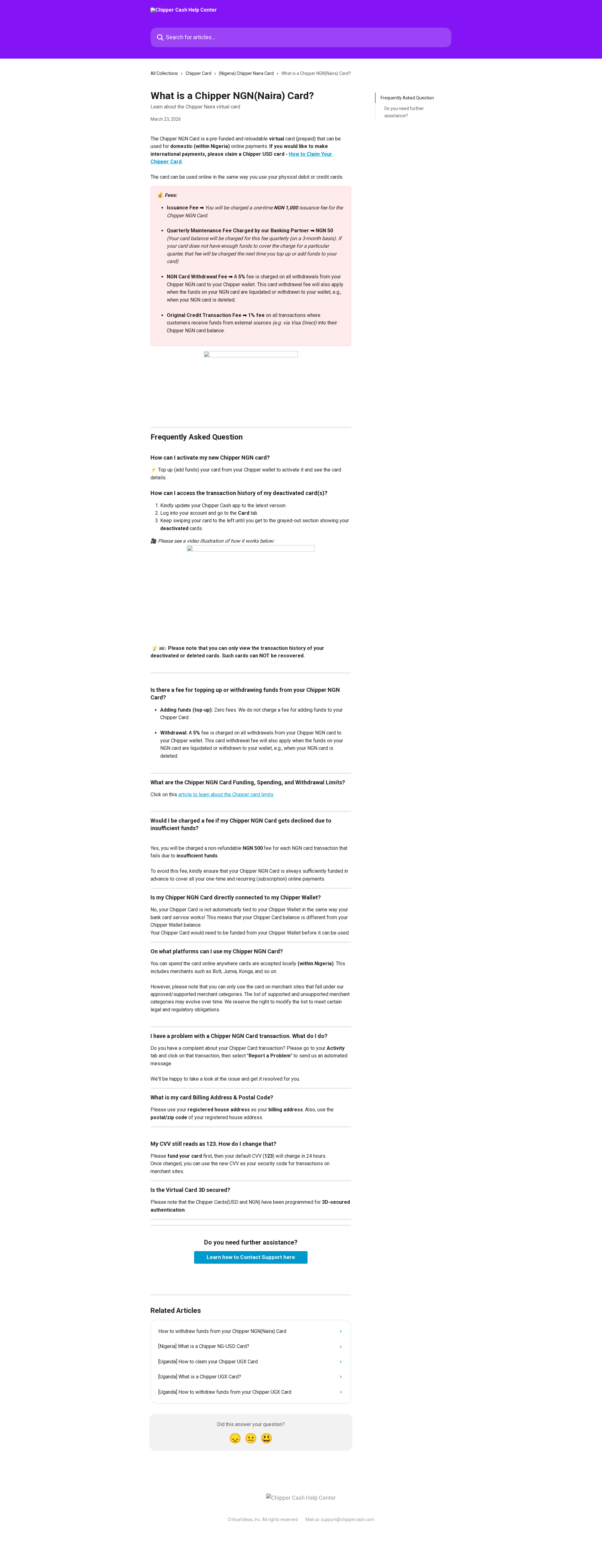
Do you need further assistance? (404, 112)
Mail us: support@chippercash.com (339, 1519)
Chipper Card (198, 73)
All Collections (164, 73)
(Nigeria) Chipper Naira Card (246, 73)
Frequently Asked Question (407, 97)
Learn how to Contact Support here (251, 1257)
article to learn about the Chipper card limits (225, 795)
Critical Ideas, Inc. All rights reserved (263, 1519)
